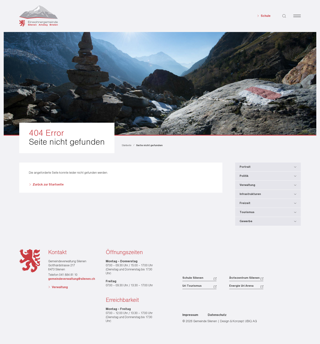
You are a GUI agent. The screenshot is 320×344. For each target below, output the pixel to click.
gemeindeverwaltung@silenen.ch (71, 279)
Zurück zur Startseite (48, 184)
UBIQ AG (251, 321)
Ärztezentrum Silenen (244, 278)
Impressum (190, 315)
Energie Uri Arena (241, 286)
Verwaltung (60, 287)
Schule (266, 16)
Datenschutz (217, 315)
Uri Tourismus (192, 286)
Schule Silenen (192, 278)
